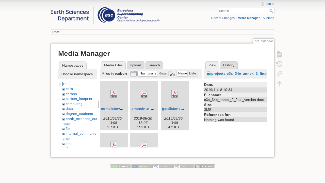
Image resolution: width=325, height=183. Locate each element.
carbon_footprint (79, 99)
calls (69, 89)
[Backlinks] (279, 74)
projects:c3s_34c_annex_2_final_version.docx (251, 73)
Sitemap (268, 18)
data (69, 108)
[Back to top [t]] (279, 83)
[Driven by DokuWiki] (204, 166)
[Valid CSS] (183, 166)
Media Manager (249, 18)
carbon (71, 94)
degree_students (79, 114)
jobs (69, 144)
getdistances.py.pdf (179, 108)
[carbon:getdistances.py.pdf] (174, 93)
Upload (135, 65)
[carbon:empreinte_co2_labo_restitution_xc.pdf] (144, 93)
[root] (66, 84)
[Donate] (120, 166)
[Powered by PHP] (141, 166)
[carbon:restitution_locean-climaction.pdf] (113, 145)
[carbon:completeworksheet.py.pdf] (113, 93)
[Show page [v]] (279, 54)
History (228, 65)
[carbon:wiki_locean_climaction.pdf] (144, 145)
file (68, 129)
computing (74, 104)
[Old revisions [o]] (279, 64)
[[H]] (105, 8)
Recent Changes (223, 18)
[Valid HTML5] (162, 166)
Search (271, 11)
